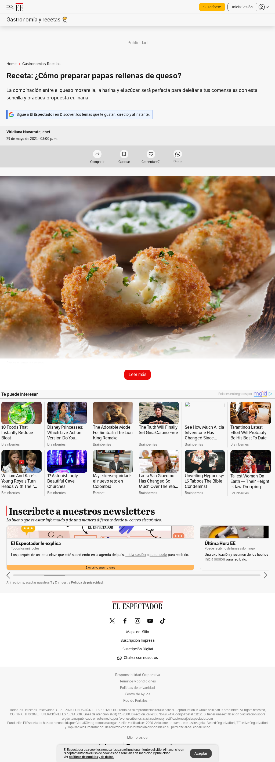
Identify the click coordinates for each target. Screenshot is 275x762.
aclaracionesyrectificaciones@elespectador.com (179, 718)
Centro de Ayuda (137, 694)
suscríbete (158, 554)
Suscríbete (212, 7)
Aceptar (200, 753)
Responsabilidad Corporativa (137, 675)
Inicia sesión (135, 554)
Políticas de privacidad (137, 688)
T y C (53, 582)
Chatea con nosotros (141, 657)
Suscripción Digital (137, 649)
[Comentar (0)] (151, 154)
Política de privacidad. (87, 582)
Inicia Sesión (242, 7)
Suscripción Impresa (137, 640)
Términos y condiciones (138, 681)
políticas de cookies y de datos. (91, 757)
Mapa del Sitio (137, 632)
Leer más (137, 374)
